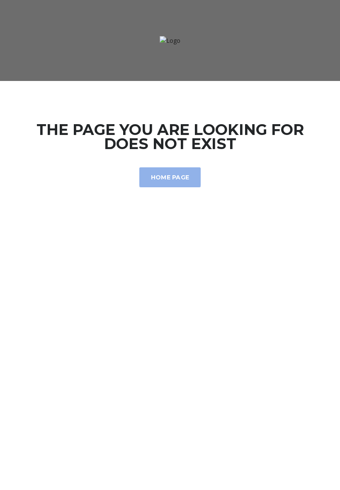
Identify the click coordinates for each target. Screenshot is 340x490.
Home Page (170, 177)
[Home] (170, 40)
